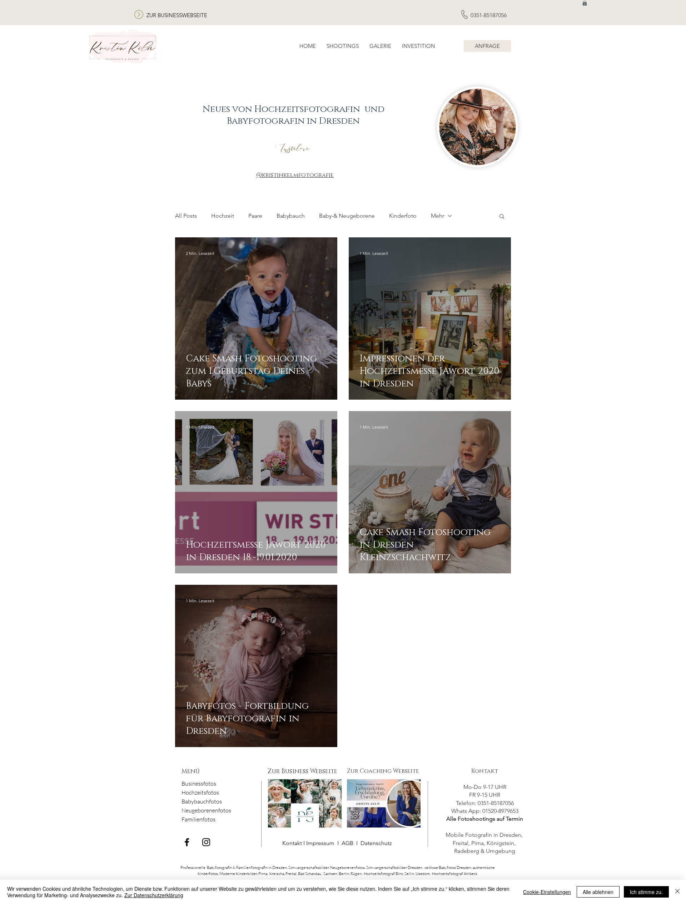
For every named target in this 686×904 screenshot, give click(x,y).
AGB (347, 843)
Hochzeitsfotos (200, 792)
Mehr (437, 215)
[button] (501, 217)
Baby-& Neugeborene (347, 215)
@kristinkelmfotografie (295, 175)
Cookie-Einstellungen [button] (547, 891)
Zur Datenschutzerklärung (153, 895)
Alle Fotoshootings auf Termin (484, 818)
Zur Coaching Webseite (383, 771)
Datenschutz (376, 843)
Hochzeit (222, 215)
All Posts (186, 215)
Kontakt (484, 771)
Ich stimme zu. (646, 891)
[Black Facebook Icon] (187, 842)
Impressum (321, 843)
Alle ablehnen (598, 891)
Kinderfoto (403, 215)
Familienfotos (198, 819)
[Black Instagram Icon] (206, 842)
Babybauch (291, 215)
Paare (255, 215)
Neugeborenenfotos (206, 810)
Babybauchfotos (202, 801)
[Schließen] (677, 891)
